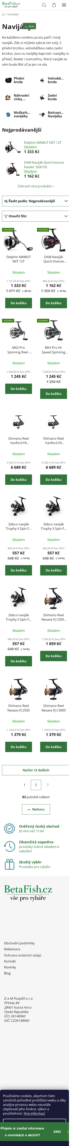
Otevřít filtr (18, 216)
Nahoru (38, 809)
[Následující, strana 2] (36, 785)
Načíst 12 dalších (36, 770)
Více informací (34, 1113)
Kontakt (10, 961)
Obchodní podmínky (19, 943)
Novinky (10, 967)
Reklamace (12, 949)
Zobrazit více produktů (35, 186)
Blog (7, 973)
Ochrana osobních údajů (22, 955)
